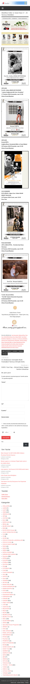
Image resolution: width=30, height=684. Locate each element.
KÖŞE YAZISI (6, 602)
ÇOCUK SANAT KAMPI (9, 544)
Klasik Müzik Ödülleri (8, 594)
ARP (4, 516)
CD (3, 536)
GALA (4, 574)
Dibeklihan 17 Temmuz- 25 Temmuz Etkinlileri (16, 338)
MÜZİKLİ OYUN (7, 616)
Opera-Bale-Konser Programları (11, 624)
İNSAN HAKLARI (7, 584)
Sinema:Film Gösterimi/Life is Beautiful (10, 340)
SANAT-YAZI (6, 649)
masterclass (6, 606)
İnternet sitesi (5, 417)
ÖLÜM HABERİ (7, 620)
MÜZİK (4, 612)
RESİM (4, 644)
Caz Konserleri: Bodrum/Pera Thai (19, 335)
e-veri (27, 680)
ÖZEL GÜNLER (7, 630)
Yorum (3, 382)
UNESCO (5, 669)
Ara (2, 441)
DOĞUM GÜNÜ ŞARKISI (9, 554)
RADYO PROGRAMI (8, 642)
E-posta (3, 410)
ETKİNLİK (8, 351)
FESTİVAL (5, 564)
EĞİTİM (5, 558)
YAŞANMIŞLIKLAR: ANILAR (10, 675)
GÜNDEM (5, 580)
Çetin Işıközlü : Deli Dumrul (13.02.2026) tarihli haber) (15, 469)
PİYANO (5, 636)
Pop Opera (5, 638)
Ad (2, 404)
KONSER (15, 351)
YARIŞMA (5, 673)
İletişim (27, 682)
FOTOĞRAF (6, 568)
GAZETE (5, 576)
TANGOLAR (6, 663)
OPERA (5, 622)
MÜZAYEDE (6, 608)
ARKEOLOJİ (6, 514)
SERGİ (4, 655)
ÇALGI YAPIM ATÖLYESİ (9, 532)
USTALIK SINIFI (7, 671)
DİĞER (4, 550)
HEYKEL (5, 582)
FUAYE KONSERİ (7, 572)
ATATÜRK (5, 518)
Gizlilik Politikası (20, 682)
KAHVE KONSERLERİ (9, 586)
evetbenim (14, 18)
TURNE (5, 667)
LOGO (4, 604)
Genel (4, 578)
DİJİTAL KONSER (7, 552)
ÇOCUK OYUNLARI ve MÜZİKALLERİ (13, 540)
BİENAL (5, 524)
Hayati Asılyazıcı (5, 496)
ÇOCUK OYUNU (7, 542)
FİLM (4, 566)
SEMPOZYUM (6, 653)
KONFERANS (6, 596)
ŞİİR (4, 657)
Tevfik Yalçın (4, 494)
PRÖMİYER (6, 640)
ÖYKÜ (4, 628)
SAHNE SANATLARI (8, 647)
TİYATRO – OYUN (7, 665)
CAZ (3, 351)
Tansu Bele (4, 498)
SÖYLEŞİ (4, 353)
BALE (4, 520)
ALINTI (4, 510)
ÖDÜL (4, 618)
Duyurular (5, 556)
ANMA (4, 512)
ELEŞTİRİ (5, 560)
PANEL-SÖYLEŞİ (7, 632)
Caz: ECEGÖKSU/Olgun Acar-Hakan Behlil (11, 337)
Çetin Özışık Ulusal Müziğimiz (8, 475)
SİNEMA (21, 351)
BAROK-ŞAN (6, 522)
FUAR (4, 570)
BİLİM (4, 528)
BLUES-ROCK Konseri (9, 530)
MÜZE (4, 610)
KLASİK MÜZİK (7, 592)
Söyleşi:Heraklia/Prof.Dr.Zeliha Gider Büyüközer (12, 344)
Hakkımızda (13, 682)
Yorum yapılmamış (22, 18)
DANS (4, 546)
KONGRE (5, 598)
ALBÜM (5, 508)
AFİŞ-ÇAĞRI (6, 506)
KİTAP (4, 590)
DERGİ (4, 548)
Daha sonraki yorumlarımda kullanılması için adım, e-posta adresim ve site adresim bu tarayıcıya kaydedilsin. (14, 425)
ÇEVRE (5, 538)
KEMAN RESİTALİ (7, 588)
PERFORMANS (7, 634)
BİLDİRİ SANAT (7, 526)
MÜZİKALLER (6, 614)
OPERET (5, 626)
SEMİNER (5, 651)
